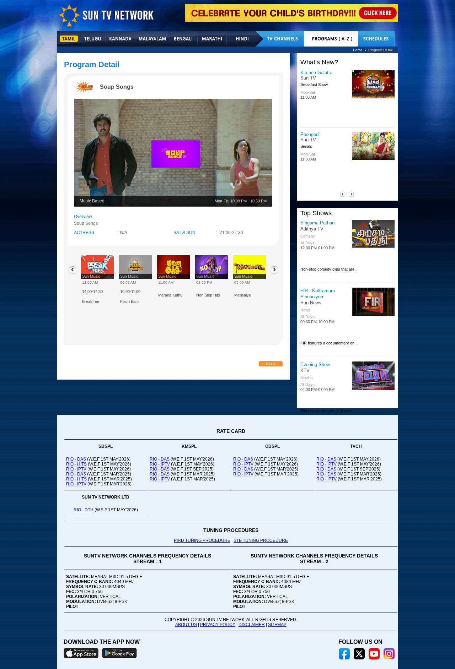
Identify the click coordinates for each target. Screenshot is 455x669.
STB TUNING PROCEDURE (261, 540)
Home (358, 50)
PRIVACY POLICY (217, 624)
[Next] (353, 194)
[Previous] (344, 194)
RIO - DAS (76, 459)
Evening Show (315, 364)
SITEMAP (277, 624)
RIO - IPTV (76, 469)
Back (271, 364)
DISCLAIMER (252, 624)
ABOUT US (186, 624)
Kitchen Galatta (316, 72)
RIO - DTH (83, 509)
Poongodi (310, 134)
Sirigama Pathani (318, 222)
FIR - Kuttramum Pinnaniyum (317, 293)
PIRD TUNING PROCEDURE (202, 540)
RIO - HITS (76, 464)
